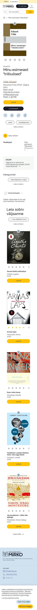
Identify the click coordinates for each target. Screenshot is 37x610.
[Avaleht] (8, 6)
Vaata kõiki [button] (17, 534)
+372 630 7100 (11, 574)
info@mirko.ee (11, 571)
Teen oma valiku (24, 602)
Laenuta (13, 102)
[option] (10, 122)
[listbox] (18, 122)
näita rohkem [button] (18, 127)
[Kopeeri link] (18, 115)
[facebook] (25, 115)
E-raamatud (14, 1)
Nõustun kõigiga (25, 606)
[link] (9, 82)
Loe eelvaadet (13, 108)
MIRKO (6, 1)
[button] (10, 136)
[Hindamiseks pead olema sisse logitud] (12, 115)
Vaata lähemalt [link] (11, 166)
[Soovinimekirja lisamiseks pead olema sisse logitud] (5, 115)
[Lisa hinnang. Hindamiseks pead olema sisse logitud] (15, 59)
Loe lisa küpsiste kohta (10, 598)
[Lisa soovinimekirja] (29, 267)
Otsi (30, 12)
